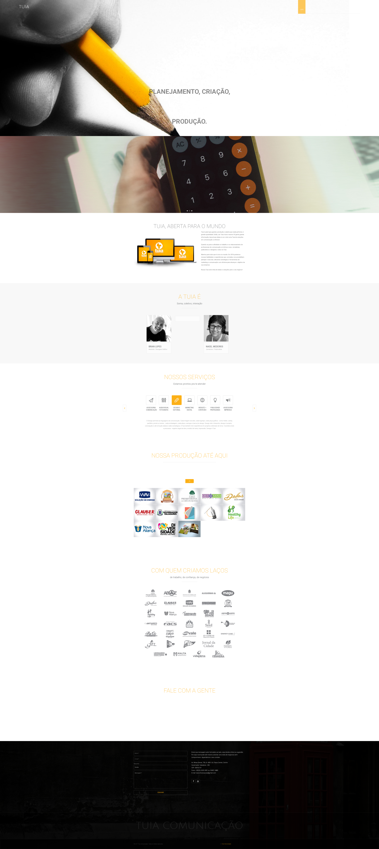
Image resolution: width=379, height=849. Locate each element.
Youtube (198, 781)
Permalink (141, 500)
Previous (124, 408)
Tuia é (309, 9)
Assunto (136, 764)
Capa (301, 9)
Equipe (317, 9)
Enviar (161, 792)
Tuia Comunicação (189, 825)
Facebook (193, 781)
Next (254, 408)
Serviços (327, 9)
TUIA (24, 6)
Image (147, 500)
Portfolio (338, 9)
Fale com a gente (352, 9)
